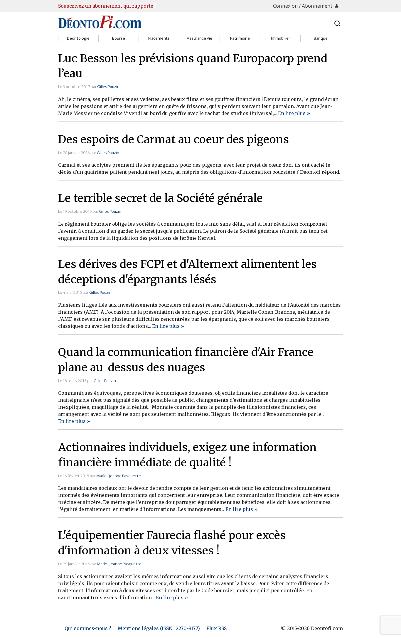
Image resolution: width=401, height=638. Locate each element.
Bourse (118, 38)
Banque (321, 38)
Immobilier (280, 38)
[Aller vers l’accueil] (99, 22)
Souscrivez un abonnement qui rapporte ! (107, 6)
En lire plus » (294, 113)
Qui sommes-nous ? (88, 628)
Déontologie (78, 38)
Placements (159, 38)
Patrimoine (240, 38)
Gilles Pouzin (108, 86)
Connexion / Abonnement (303, 6)
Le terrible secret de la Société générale (160, 198)
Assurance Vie (199, 38)
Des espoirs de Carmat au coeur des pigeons (173, 139)
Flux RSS (216, 628)
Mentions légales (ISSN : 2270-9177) (159, 628)
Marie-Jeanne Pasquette (118, 475)
